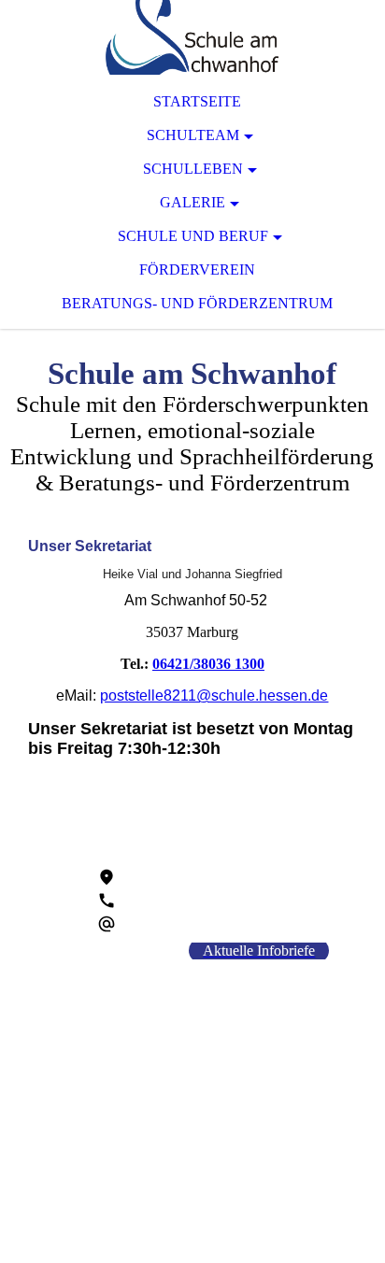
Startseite (197, 101)
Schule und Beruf (193, 236)
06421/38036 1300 (208, 664)
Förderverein (197, 269)
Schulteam (193, 135)
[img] (192, 37)
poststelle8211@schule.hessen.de (214, 695)
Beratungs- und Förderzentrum (197, 303)
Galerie (192, 202)
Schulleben (193, 169)
